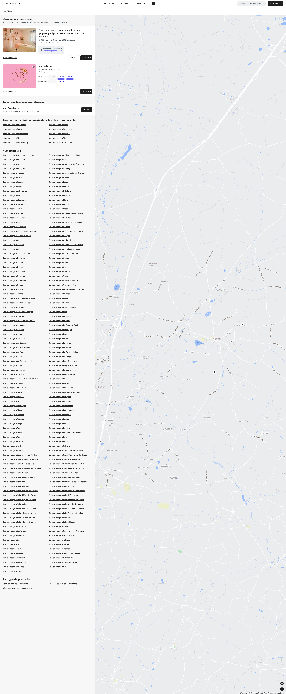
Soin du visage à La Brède (60, 316)
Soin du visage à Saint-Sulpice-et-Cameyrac (67, 508)
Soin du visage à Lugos (59, 379)
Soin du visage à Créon (58, 276)
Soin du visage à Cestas (13, 267)
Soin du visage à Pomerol (59, 428)
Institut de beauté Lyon (12, 129)
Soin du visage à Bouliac (59, 204)
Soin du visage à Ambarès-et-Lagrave (19, 155)
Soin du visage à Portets (13, 432)
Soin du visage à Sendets (13, 535)
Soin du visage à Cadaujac (60, 218)
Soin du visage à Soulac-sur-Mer (63, 535)
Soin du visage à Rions (58, 441)
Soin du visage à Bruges (13, 213)
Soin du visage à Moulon (13, 410)
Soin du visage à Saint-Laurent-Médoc (65, 477)
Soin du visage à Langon (13, 334)
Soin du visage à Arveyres (14, 168)
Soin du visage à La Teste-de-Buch (63, 325)
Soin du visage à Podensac (14, 428)
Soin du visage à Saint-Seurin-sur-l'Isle (19, 508)
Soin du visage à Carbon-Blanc (62, 240)
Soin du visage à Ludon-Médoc (62, 374)
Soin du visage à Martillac (13, 397)
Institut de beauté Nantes (59, 134)
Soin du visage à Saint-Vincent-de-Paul (19, 513)
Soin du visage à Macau (59, 383)
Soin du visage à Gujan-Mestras (62, 307)
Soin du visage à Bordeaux (14, 204)
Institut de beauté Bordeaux (14, 125)
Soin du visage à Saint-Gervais (16, 473)
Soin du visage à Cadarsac (14, 218)
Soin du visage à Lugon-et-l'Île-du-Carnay (20, 379)
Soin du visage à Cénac (59, 258)
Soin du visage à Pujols (58, 437)
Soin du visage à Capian (13, 240)
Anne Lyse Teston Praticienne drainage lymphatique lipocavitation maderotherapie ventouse (61, 33)
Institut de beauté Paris (59, 138)
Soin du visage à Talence (59, 540)
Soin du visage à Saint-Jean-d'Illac (63, 473)
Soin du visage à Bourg (12, 209)
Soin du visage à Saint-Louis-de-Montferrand (68, 482)
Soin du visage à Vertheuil (14, 558)
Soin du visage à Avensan (13, 173)
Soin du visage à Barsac (13, 177)
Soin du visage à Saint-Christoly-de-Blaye (20, 459)
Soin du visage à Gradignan (14, 307)
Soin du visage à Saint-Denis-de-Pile (18, 464)
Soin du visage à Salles (58, 526)
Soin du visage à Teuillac (13, 549)
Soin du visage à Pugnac (13, 437)
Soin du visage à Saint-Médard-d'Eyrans (20, 495)
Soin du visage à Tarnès (59, 544)
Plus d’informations (10, 57)
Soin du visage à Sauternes (14, 531)
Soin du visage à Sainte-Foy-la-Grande (19, 522)
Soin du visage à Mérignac (60, 397)
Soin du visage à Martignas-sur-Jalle (64, 392)
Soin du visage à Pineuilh (59, 423)
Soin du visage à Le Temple (60, 356)
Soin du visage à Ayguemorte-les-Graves (66, 173)
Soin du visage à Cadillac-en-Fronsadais (66, 222)
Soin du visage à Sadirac (13, 450)
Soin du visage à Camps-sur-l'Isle (17, 236)
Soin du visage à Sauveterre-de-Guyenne (66, 531)
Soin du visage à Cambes (59, 227)
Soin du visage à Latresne (14, 338)
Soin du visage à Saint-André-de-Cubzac (66, 450)
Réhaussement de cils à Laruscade (17, 588)
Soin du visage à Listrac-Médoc (62, 370)
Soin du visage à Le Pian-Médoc (16, 347)
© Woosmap (244, 693)
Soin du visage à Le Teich (13, 356)
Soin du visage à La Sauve (14, 325)
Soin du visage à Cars (12, 249)
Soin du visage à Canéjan (59, 236)
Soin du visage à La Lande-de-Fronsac (19, 321)
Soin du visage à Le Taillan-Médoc (63, 352)
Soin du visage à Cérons (59, 262)
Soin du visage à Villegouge (14, 562)
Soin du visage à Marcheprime (61, 388)
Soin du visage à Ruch (12, 446)
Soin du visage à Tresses (59, 549)
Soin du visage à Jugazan (13, 316)
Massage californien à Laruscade (63, 584)
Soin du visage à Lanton (59, 334)
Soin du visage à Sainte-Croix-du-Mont (19, 517)
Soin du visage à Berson (13, 195)
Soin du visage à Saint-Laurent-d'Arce (19, 477)
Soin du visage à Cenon (13, 262)
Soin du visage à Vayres (13, 553)
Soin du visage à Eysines (59, 294)
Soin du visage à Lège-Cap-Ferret (63, 361)
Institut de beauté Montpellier (15, 134)
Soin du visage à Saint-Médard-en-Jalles (66, 495)
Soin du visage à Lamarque (60, 329)
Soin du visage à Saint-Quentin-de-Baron (66, 499)
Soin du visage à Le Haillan (60, 343)
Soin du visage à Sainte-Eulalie (62, 517)
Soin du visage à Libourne (14, 370)
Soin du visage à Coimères (14, 271)
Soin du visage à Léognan (14, 365)
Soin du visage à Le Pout (13, 352)
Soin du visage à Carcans (13, 244)
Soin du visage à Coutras (59, 271)
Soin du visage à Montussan (61, 406)
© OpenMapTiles (255, 693)
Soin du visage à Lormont (13, 374)
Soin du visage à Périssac (13, 419)
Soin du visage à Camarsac (14, 227)
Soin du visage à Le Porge (60, 347)
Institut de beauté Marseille (60, 129)
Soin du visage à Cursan (13, 285)
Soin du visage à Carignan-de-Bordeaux (66, 244)
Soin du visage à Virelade (13, 567)
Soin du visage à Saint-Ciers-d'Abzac (64, 459)
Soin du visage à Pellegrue (60, 414)
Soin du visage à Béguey (59, 186)
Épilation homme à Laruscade (15, 584)
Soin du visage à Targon (13, 544)
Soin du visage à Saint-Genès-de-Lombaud (67, 464)
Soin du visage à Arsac (12, 164)
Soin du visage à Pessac (59, 419)
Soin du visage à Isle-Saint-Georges (18, 312)
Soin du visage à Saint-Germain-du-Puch (66, 468)
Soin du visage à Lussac (13, 383)
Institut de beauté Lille (58, 125)
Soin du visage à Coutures (14, 276)
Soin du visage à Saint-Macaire (16, 486)
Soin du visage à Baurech (13, 182)
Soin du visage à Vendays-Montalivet (64, 553)
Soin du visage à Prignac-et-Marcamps (65, 432)
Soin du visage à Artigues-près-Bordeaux (66, 164)
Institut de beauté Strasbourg (15, 142)
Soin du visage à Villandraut (61, 558)
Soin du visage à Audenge (60, 168)
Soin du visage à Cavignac (14, 258)
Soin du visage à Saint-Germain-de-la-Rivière (22, 468)
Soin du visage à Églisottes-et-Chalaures (66, 289)
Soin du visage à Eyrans (13, 294)
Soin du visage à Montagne (14, 406)
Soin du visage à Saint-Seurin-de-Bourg (66, 504)
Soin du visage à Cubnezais (14, 280)
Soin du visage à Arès (58, 159)
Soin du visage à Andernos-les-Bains (64, 155)
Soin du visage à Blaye (58, 200)
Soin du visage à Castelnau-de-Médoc (65, 249)
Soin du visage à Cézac (59, 267)
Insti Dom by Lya (11, 108)
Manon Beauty (46, 66)
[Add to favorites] (33, 31)
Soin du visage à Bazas (58, 182)
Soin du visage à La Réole (59, 321)
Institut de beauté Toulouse (60, 142)
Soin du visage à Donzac (13, 289)
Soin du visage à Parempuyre (61, 410)
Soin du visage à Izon (58, 312)
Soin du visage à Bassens (59, 177)
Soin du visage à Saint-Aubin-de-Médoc (20, 455)
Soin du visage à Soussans (14, 540)
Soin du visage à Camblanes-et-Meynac (20, 231)
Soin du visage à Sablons (59, 446)
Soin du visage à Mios (12, 401)
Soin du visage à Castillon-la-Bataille (18, 253)
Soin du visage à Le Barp (59, 338)
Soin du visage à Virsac (59, 567)
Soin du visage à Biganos (59, 195)
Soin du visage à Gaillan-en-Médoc (17, 303)
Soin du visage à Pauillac (13, 414)
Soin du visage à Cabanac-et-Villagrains (66, 213)
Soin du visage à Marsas (13, 392)
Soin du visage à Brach (58, 209)
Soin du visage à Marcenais (14, 388)
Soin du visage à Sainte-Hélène (62, 522)
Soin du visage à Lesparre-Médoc (63, 365)
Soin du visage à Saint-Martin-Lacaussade (67, 491)
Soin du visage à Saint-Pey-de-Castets (19, 499)
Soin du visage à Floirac (59, 298)
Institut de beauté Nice (12, 138)
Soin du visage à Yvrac (12, 571)
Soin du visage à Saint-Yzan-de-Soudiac (66, 513)
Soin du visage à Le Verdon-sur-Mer (18, 361)
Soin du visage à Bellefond (60, 191)
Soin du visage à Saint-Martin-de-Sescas (20, 491)
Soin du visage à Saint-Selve (15, 504)
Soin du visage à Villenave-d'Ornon (64, 562)
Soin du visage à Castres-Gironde (63, 253)
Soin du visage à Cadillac (13, 222)
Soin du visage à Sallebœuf (14, 526)
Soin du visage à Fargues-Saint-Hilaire (19, 298)
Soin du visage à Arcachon (14, 159)
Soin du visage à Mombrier (60, 401)
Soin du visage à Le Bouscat (15, 343)
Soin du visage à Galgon (59, 303)
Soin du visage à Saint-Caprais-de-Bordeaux (68, 455)
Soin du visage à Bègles (13, 186)
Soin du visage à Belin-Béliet (15, 191)
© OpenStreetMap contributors (273, 693)
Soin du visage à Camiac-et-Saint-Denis (66, 231)
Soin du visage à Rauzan (13, 441)
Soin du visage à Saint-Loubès (16, 482)
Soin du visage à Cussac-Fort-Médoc (65, 285)
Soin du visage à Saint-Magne (61, 486)
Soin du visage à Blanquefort (15, 200)
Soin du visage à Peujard (13, 423)
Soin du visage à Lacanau (13, 329)
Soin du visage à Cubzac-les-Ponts (64, 280)
